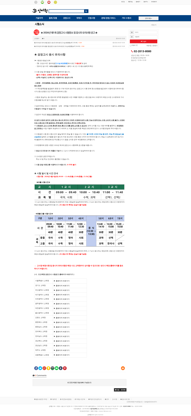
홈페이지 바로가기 (63, 281)
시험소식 (39, 24)
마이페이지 (154, 1)
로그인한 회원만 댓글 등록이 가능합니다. (79, 382)
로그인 (123, 1)
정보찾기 (138, 1)
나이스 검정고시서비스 (57, 66)
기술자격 (39, 18)
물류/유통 (53, 18)
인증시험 (91, 18)
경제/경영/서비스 (108, 18)
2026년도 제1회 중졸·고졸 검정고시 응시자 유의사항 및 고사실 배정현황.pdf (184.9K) (80, 46)
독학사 (79, 18)
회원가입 (130, 1)
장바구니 (146, 1)
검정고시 (66, 18)
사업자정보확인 (94, 408)
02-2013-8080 (142, 51)
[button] (117, 389)
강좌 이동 (148, 18)
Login (144, 41)
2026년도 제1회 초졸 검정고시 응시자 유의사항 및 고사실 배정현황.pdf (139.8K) (80, 42)
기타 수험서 (126, 18)
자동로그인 (134, 45)
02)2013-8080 (127, 406)
